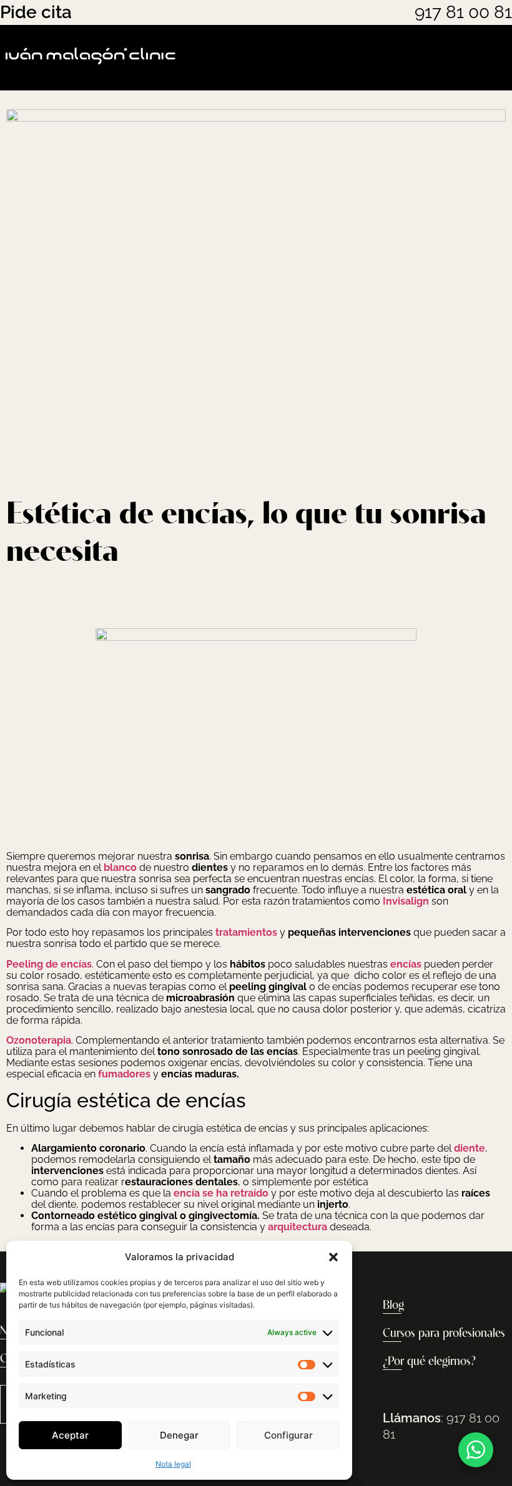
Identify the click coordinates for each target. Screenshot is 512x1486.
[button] (333, 1257)
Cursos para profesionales (444, 1334)
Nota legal (173, 1464)
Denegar (179, 1435)
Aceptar (70, 1435)
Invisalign (406, 901)
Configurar (288, 1435)
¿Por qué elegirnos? (429, 1362)
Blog (393, 1305)
